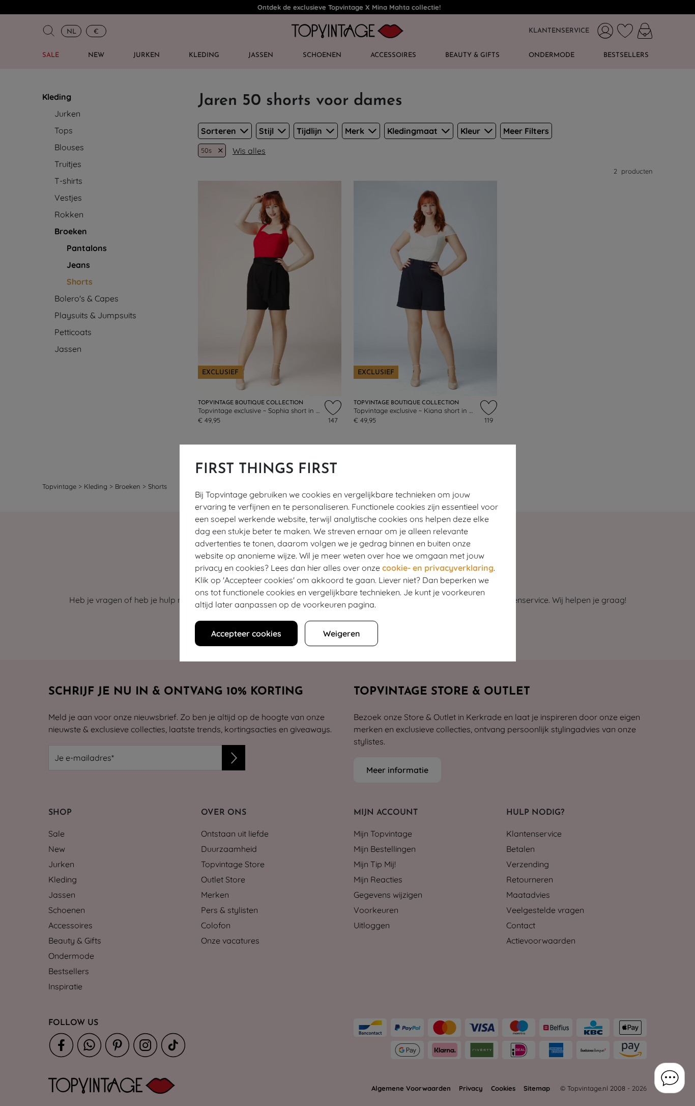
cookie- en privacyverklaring (438, 568)
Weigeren (341, 633)
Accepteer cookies (246, 633)
